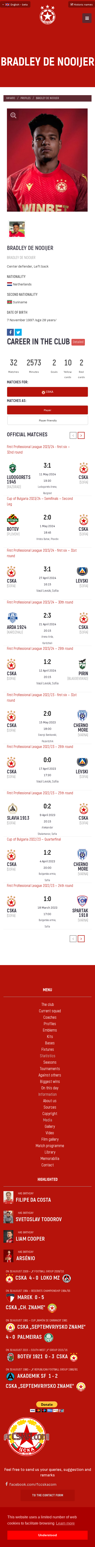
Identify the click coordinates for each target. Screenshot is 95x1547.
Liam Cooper (30, 1239)
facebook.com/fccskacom (32, 1484)
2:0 (47, 517)
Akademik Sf (31, 1376)
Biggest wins (50, 1081)
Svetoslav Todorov (39, 1219)
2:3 (47, 615)
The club (47, 1004)
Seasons (49, 1062)
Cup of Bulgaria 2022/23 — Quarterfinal (34, 839)
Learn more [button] (65, 1523)
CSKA (49, 391)
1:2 (47, 662)
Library (50, 1152)
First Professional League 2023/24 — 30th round (40, 602)
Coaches (49, 1017)
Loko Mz (50, 1278)
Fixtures (47, 1049)
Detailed (78, 342)
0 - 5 (39, 1297)
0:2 (47, 806)
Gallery (50, 1126)
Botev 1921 (30, 1356)
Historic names (83, 4)
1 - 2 (53, 1376)
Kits (50, 1036)
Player (47, 410)
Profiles (25, 98)
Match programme (50, 1145)
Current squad (50, 1011)
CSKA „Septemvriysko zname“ (51, 1327)
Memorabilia (49, 1158)
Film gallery (50, 1139)
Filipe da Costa (33, 1200)
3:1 (47, 465)
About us (49, 1101)
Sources (50, 1107)
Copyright (49, 1113)
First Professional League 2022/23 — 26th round (40, 746)
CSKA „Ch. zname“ (25, 1307)
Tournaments (50, 1068)
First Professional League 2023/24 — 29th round (40, 648)
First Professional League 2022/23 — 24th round (40, 885)
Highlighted (48, 1179)
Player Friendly (48, 420)
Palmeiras (29, 1337)
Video (50, 1133)
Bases (50, 1043)
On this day (49, 1088)
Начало (10, 98)
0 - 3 (49, 1356)
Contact (48, 1165)
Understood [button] (47, 1535)
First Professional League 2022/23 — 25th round (40, 793)
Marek (25, 1297)
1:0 (47, 899)
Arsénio (25, 1258)
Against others (50, 1075)
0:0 (47, 760)
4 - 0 (33, 1278)
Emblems (50, 1030)
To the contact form (47, 1495)
